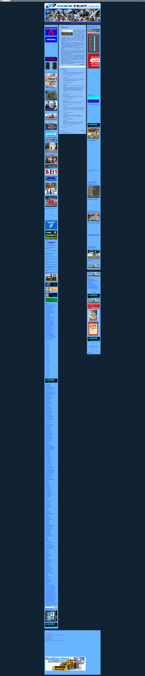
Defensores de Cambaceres (50, 471)
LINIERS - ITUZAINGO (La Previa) (93, 288)
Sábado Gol (47, 443)
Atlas (46, 549)
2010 (47, 374)
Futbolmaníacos (48, 407)
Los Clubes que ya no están (50, 425)
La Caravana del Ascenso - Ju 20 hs (51, 592)
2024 (47, 342)
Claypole (47, 557)
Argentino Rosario (48, 548)
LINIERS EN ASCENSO (49, 9)
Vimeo (88, 171)
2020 (47, 347)
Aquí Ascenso (48, 385)
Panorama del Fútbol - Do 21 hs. (50, 595)
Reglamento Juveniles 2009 (50, 321)
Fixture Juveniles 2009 (49, 320)
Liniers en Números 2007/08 (50, 333)
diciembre (47, 358)
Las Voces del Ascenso (49, 421)
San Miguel (47, 520)
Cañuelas (47, 553)
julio (46, 364)
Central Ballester (48, 554)
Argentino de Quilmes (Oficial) (50, 545)
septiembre (47, 362)
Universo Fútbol (48, 460)
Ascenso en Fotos (48, 389)
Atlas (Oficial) (48, 550)
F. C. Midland (48, 493)
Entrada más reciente (62, 130)
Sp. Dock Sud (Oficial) (49, 528)
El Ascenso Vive (48, 398)
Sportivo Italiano (48, 533)
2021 (47, 346)
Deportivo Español (48, 476)
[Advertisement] (51, 49)
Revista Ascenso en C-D (49, 438)
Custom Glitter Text (90, 352)
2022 (47, 345)
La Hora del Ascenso (49, 417)
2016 (47, 352)
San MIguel (47, 524)
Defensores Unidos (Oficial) (50, 475)
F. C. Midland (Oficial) (49, 494)
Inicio (73, 130)
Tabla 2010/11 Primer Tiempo (50, 311)
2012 (47, 357)
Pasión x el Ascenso (49, 430)
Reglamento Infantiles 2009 (50, 324)
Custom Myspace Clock (94, 346)
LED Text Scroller (94, 292)
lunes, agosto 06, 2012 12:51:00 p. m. (68, 98)
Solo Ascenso (48, 451)
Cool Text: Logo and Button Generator (53, 8)
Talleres (47, 537)
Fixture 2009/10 (48, 316)
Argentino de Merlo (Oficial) (50, 467)
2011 (47, 373)
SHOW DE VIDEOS (91, 279)
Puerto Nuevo (48, 576)
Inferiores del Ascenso (49, 415)
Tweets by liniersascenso (91, 27)
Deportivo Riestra (48, 562)
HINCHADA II (90, 281)
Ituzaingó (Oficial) (48, 566)
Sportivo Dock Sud (48, 529)
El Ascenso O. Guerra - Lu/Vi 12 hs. (51, 587)
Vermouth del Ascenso (49, 461)
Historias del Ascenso (49, 412)
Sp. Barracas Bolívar (49, 580)
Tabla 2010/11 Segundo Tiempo (50, 312)
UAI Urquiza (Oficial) (49, 542)
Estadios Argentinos (49, 403)
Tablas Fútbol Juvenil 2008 (49, 334)
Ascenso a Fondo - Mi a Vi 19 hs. (50, 586)
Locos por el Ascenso (49, 424)
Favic (98, 170)
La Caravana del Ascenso (49, 416)
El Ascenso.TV (48, 399)
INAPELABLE (64, 27)
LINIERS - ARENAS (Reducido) (93, 280)
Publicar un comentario (64, 127)
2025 (47, 341)
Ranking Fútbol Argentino (49, 433)
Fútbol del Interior (48, 406)
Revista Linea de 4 (48, 439)
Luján (47, 515)
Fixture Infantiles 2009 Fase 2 (50, 317)
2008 (47, 377)
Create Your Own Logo (63, 8)
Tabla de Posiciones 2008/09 (50, 325)
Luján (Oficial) (48, 516)
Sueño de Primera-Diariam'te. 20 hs (51, 600)
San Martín (47, 579)
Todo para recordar (48, 457)
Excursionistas (48, 488)
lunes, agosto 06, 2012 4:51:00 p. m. (68, 112)
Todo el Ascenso (48, 456)
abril (46, 368)
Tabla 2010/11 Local (49, 308)
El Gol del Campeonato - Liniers (92, 246)
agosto (47, 363)
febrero (47, 370)
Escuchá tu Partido (48, 402)
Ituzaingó (47, 563)
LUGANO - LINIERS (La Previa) (93, 285)
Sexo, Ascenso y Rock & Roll (50, 448)
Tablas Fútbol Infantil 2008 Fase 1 (50, 335)
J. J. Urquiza (48, 502)
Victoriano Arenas (48, 581)
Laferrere (47, 507)
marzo (47, 369)
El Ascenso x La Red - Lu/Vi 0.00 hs (51, 590)
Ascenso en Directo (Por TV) (50, 388)
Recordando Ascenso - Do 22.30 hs (51, 599)
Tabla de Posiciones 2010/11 (50, 307)
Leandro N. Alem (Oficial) (49, 572)
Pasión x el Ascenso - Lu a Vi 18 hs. (51, 596)
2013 (47, 356)
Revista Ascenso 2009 (49, 437)
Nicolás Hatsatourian (90, 247)
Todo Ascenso (48, 455)
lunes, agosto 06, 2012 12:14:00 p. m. (68, 82)
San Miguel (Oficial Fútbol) (49, 525)
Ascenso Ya (47, 390)
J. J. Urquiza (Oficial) (49, 506)
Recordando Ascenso (49, 434)
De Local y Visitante (49, 394)
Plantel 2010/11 (48, 315)
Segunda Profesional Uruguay (50, 447)
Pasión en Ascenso (48, 429)
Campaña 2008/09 (48, 326)
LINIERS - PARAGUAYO (92, 284)
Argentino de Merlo (48, 466)
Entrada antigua (83, 130)
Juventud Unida (48, 567)
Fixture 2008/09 (48, 329)
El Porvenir (47, 480)
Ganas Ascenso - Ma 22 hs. (50, 591)
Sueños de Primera (48, 452)
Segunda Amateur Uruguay (50, 446)
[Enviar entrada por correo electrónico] (62, 66)
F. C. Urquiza (48, 497)
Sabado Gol (47, 442)
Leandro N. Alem (48, 511)
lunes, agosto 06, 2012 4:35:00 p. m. (68, 104)
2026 (47, 340)
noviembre (47, 359)
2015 (47, 353)
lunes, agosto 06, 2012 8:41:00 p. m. (68, 125)
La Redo (47, 420)
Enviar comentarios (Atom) (67, 132)
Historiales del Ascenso (49, 411)
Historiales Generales (49, 330)
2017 (47, 351)
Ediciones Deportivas (49, 397)
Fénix (47, 498)
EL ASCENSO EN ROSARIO (92, 170)
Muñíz (47, 575)
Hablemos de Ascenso (49, 408)
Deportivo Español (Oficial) (49, 479)
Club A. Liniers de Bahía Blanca (50, 393)
